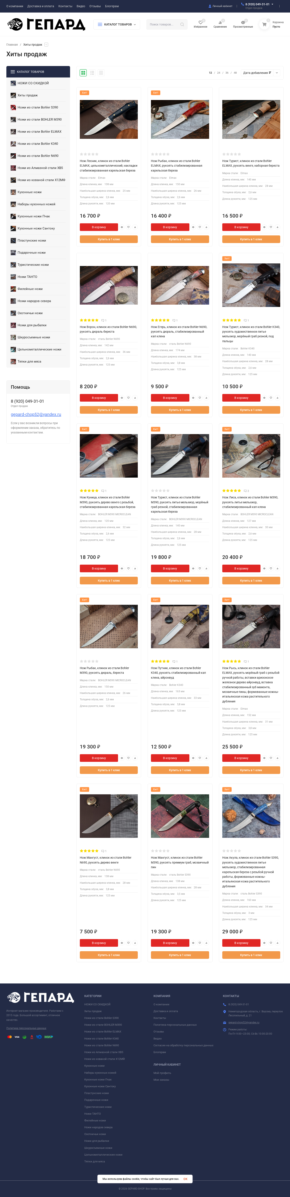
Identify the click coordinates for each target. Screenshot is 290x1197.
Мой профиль (162, 1073)
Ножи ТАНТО (92, 1113)
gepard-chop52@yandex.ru (36, 414)
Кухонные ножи (94, 1065)
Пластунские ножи (96, 1093)
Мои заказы (161, 1079)
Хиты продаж (93, 1011)
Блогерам (159, 1052)
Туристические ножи (98, 1106)
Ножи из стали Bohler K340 (101, 1038)
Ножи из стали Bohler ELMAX (102, 1031)
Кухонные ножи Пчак (98, 1079)
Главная (12, 44)
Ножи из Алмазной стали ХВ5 (103, 1052)
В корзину (99, 227)
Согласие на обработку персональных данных (183, 1045)
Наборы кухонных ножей (100, 1072)
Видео (157, 1038)
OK (185, 1179)
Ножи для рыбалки (96, 1140)
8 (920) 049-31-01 (257, 4)
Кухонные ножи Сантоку (100, 1086)
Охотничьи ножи (95, 1134)
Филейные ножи (95, 1120)
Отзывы (158, 1031)
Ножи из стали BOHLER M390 (103, 1024)
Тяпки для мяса (94, 1161)
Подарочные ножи (96, 1099)
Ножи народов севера (98, 1127)
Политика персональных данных (26, 1028)
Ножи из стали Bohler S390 (101, 1018)
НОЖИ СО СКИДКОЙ (97, 1004)
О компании (161, 1004)
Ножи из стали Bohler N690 (101, 1045)
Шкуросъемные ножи (98, 1147)
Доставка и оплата (165, 1011)
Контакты (159, 1018)
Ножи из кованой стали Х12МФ (104, 1059)
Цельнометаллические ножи (103, 1154)
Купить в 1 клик (109, 239)
